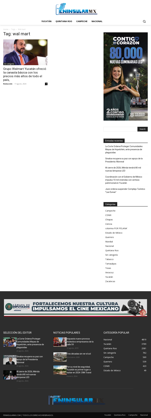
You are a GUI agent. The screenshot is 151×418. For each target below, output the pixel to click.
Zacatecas (110, 281)
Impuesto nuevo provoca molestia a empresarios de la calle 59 (80, 342)
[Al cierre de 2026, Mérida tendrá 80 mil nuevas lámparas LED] (10, 374)
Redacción (7, 84)
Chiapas (109, 219)
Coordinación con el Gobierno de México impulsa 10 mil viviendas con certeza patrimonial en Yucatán (123, 180)
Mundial (109, 241)
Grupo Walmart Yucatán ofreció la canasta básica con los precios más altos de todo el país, (24, 74)
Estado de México (113, 232)
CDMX (108, 215)
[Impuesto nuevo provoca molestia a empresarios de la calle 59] (60, 342)
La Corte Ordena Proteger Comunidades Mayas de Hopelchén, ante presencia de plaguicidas (124, 149)
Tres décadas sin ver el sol (79, 354)
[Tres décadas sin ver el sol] (60, 357)
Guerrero (109, 237)
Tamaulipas (110, 263)
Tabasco (109, 259)
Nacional (109, 246)
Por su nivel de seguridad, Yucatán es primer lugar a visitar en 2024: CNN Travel (79, 370)
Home (5, 29)
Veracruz (109, 272)
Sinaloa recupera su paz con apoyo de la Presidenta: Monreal (124, 160)
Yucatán (109, 276)
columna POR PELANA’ (116, 228)
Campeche (110, 210)
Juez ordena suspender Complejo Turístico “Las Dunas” (125, 190)
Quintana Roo (112, 250)
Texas (108, 268)
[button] (144, 21)
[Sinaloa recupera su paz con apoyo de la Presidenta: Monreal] (10, 359)
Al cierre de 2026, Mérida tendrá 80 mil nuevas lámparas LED (123, 169)
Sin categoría (9, 64)
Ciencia (108, 224)
